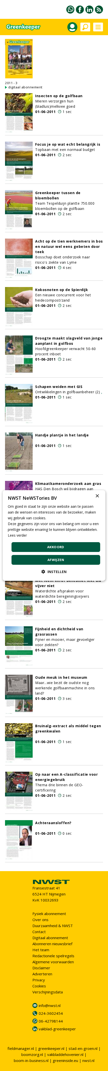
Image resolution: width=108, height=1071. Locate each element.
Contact (39, 931)
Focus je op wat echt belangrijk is (67, 144)
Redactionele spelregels (53, 955)
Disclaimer (41, 967)
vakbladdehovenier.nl (65, 1054)
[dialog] (54, 535)
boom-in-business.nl (31, 1060)
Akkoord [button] (55, 547)
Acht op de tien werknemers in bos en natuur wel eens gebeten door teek (69, 246)
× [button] (97, 496)
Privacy (38, 979)
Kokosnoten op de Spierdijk (61, 289)
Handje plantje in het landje (62, 435)
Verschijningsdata (47, 991)
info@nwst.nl (50, 1005)
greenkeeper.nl (51, 1048)
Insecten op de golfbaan (59, 95)
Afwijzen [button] (55, 559)
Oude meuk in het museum (61, 677)
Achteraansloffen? (53, 822)
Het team (40, 949)
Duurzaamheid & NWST (52, 925)
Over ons (40, 919)
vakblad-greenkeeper (57, 1028)
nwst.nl (88, 1060)
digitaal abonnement (25, 87)
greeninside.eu (65, 1060)
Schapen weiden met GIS (58, 386)
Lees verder (17, 535)
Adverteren (42, 973)
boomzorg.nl (32, 1054)
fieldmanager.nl (21, 1048)
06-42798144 (51, 1021)
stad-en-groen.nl (83, 1048)
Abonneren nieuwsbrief (52, 943)
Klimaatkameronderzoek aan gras (68, 483)
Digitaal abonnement (50, 937)
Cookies (39, 985)
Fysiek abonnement (49, 913)
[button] (54, 572)
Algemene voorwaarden (53, 961)
